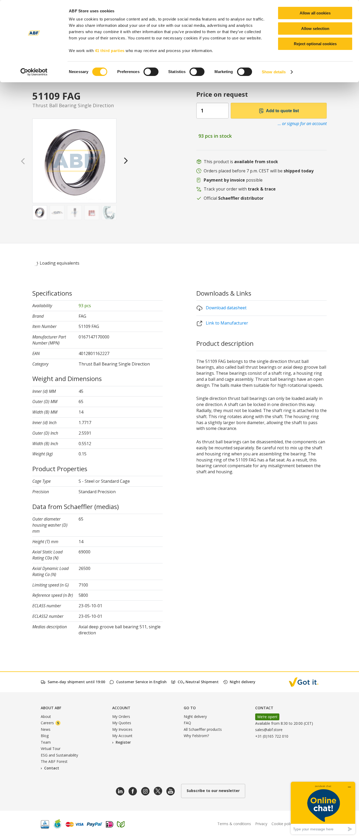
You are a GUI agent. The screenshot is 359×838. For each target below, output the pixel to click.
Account (121, 707)
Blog (45, 735)
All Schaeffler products (203, 729)
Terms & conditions (234, 823)
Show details (274, 72)
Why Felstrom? (196, 735)
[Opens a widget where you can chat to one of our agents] (323, 808)
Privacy (261, 823)
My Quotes (121, 722)
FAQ (187, 722)
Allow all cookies (315, 13)
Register (123, 742)
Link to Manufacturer (226, 323)
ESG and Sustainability (59, 755)
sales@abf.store (269, 729)
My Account (122, 735)
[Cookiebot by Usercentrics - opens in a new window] (34, 72)
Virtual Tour (50, 748)
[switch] (150, 72)
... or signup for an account (302, 123)
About (46, 716)
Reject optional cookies (315, 44)
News (45, 729)
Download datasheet (226, 308)
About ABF (51, 707)
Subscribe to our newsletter (213, 790)
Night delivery (195, 716)
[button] (126, 160)
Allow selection (315, 28)
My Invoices (122, 729)
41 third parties (110, 50)
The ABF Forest (54, 761)
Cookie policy (282, 823)
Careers (50, 722)
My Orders (121, 716)
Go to (190, 707)
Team (46, 742)
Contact (51, 767)
